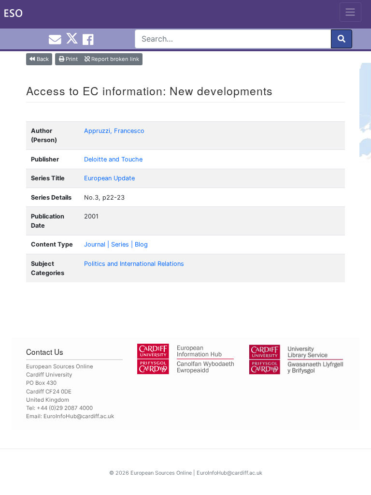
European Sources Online (161, 472)
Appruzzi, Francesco (114, 130)
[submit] (341, 38)
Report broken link (114, 59)
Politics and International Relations (134, 263)
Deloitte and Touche (113, 159)
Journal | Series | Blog (116, 244)
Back (42, 59)
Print (71, 59)
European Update (109, 178)
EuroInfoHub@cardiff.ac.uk (78, 416)
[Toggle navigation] (350, 12)
